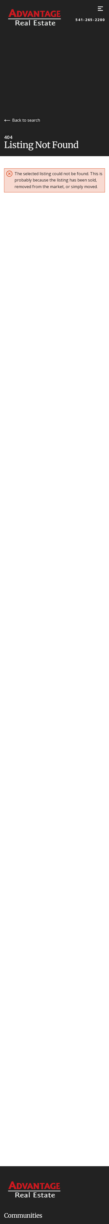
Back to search (26, 120)
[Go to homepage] (40, 17)
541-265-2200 (90, 19)
